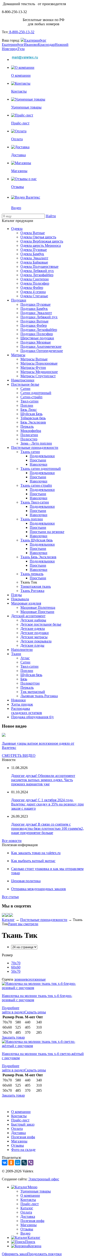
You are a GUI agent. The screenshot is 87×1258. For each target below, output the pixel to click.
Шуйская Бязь (31, 414)
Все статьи (10, 897)
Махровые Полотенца (37, 607)
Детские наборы (33, 620)
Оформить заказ (14, 1254)
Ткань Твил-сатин (34, 502)
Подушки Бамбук (34, 309)
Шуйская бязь (31, 675)
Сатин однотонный (35, 393)
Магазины (19, 1141)
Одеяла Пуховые (33, 250)
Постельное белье (25, 384)
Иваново (31, 45)
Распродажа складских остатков (26, 711)
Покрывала (20, 599)
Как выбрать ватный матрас (33, 861)
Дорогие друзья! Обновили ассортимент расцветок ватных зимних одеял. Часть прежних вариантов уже (43, 780)
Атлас (25, 658)
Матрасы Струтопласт (38, 376)
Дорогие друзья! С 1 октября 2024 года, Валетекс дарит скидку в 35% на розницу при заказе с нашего (47, 804)
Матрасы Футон (33, 368)
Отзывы (17, 1145)
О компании (21, 1112)
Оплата (17, 1129)
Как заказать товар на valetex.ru (36, 853)
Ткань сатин (30, 452)
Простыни (38, 460)
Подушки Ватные (34, 321)
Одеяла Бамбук (32, 254)
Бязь (23, 679)
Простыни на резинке (47, 532)
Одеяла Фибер (31, 288)
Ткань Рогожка (32, 591)
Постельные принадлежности (34, 448)
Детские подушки (34, 633)
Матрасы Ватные (34, 359)
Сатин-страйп (31, 397)
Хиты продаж (22, 704)
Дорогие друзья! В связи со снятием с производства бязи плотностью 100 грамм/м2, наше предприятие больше (47, 828)
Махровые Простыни (37, 612)
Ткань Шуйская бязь (36, 540)
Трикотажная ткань (35, 586)
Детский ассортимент (28, 616)
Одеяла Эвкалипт (34, 258)
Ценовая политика (26, 881)
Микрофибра (30, 431)
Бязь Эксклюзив (33, 422)
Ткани (16, 654)
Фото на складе (23, 1150)
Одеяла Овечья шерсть (38, 237)
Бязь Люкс (28, 410)
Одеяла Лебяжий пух (37, 271)
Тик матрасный (32, 692)
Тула (21, 49)
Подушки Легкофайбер (38, 330)
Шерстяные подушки (37, 338)
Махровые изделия (26, 603)
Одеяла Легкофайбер (36, 275)
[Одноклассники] (11, 1162)
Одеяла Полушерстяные (39, 266)
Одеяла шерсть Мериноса (40, 245)
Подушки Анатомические (40, 346)
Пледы (16, 595)
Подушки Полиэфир (36, 334)
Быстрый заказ (22, 1124)
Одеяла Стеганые (34, 296)
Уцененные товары (35, 1191)
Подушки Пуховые (35, 304)
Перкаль (27, 426)
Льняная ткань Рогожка (39, 696)
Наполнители (22, 650)
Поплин (26, 405)
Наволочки (38, 464)
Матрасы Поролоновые (39, 363)
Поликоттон (30, 683)
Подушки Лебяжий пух (39, 317)
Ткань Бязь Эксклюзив (38, 557)
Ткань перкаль (31, 574)
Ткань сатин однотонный (40, 469)
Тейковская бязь (33, 418)
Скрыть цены (35, 1012)
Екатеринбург (35, 40)
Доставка (18, 1133)
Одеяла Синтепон (34, 279)
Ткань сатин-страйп (36, 485)
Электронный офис (43, 1179)
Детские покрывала (36, 641)
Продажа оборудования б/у (32, 717)
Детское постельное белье (40, 624)
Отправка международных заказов (38, 889)
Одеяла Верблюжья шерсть (41, 241)
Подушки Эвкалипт (36, 313)
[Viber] (30, 1162)
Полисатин (29, 435)
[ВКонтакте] (4, 1162)
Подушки (18, 300)
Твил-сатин (29, 401)
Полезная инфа (23, 1137)
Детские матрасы (34, 637)
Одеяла (17, 229)
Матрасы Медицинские (39, 372)
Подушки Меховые (35, 342)
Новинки (18, 700)
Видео (25, 1233)
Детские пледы (32, 645)
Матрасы (18, 355)
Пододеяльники (42, 456)
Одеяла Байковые (34, 262)
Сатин (25, 389)
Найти (51, 216)
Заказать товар (13, 1037)
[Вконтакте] (4, 915)
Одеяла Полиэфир (34, 283)
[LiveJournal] (24, 1162)
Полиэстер (28, 439)
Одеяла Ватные (32, 233)
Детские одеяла (32, 629)
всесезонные (36, 979)
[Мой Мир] (17, 1162)
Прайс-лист (20, 1120)
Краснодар (46, 45)
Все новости (12, 841)
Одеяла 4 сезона (33, 292)
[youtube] (11, 915)
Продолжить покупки (44, 1254)
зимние (20, 979)
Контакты (19, 1116)
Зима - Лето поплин (36, 443)
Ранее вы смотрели (23, 924)
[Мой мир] (7, 915)
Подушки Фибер (33, 325)
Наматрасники (22, 380)
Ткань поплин (31, 519)
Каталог (8, 920)
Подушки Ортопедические (41, 351)
